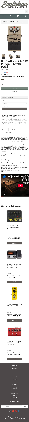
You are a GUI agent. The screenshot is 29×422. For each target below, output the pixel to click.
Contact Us (14, 384)
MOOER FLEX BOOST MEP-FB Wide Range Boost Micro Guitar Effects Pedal (14, 304)
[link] (13, 411)
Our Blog (14, 382)
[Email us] (10, 411)
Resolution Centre (14, 373)
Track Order (14, 370)
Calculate (15, 109)
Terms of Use (14, 391)
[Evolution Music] (14, 4)
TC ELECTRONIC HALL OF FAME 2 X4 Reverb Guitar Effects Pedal (14, 343)
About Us (14, 379)
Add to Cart (15, 88)
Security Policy (14, 397)
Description (4, 129)
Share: (2, 72)
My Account (14, 368)
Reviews (4, 132)
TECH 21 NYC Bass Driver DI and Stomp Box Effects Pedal (14, 227)
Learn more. (3, 77)
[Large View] (3, 56)
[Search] (26, 11)
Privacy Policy (14, 393)
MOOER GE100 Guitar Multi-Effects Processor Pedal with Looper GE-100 (14, 266)
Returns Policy (14, 395)
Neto (19, 420)
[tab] (5, 129)
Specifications (13, 129)
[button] (14, 91)
